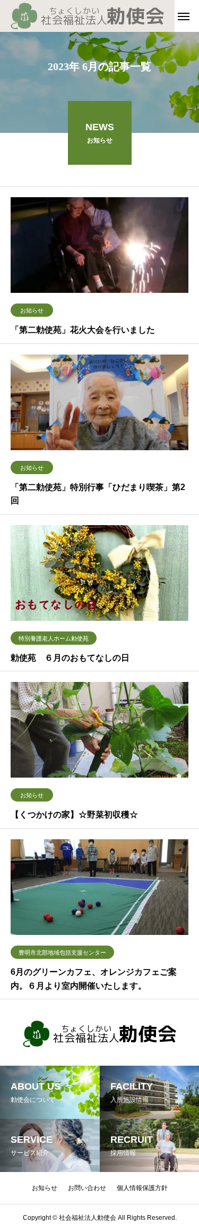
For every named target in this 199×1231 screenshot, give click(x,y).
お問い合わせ (87, 1188)
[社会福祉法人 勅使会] (87, 16)
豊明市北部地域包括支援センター (62, 952)
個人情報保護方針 (142, 1188)
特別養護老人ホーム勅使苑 (54, 638)
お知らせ (32, 310)
